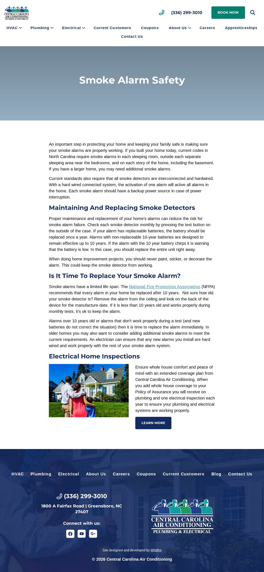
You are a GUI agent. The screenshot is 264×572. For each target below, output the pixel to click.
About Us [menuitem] (178, 28)
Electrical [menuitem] (71, 28)
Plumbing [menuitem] (40, 28)
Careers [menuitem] (207, 28)
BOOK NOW (228, 12)
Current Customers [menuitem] (112, 28)
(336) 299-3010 (186, 12)
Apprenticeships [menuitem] (241, 28)
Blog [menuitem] (216, 474)
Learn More (153, 423)
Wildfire (156, 550)
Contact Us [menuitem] (132, 36)
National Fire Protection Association (164, 286)
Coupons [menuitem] (150, 28)
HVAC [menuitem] (12, 28)
